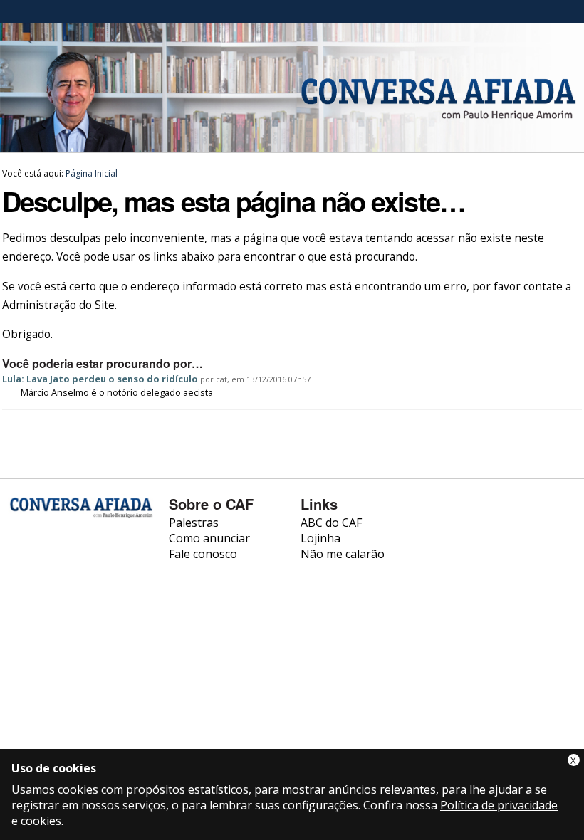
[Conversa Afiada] (292, 144)
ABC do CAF (331, 522)
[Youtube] (59, 564)
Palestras (194, 522)
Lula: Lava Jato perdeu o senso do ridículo (100, 378)
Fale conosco (203, 554)
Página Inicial (92, 173)
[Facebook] (21, 564)
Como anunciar (209, 538)
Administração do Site (58, 305)
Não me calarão (343, 554)
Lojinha (320, 538)
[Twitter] (96, 564)
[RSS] (21, 599)
